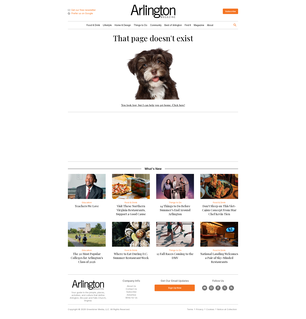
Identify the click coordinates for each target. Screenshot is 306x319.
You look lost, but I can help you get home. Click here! (153, 105)
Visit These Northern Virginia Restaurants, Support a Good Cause (131, 210)
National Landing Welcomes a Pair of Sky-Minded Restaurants (219, 258)
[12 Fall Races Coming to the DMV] (175, 234)
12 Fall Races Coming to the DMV (175, 256)
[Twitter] (224, 287)
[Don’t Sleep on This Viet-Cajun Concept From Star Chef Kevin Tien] (219, 186)
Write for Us (131, 297)
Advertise (131, 295)
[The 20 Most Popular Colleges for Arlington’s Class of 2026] (87, 234)
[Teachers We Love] (87, 186)
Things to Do (175, 202)
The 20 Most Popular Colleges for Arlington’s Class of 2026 (87, 258)
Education (87, 202)
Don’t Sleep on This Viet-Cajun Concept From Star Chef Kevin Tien (219, 210)
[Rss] (231, 287)
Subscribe (131, 291)
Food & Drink (131, 202)
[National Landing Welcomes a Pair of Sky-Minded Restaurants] (219, 234)
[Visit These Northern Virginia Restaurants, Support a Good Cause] (131, 186)
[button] (235, 25)
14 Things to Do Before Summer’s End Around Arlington (175, 210)
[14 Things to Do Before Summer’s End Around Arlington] (175, 186)
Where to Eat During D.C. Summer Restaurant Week (131, 256)
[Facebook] (218, 287)
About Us (131, 286)
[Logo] (153, 11)
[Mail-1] (204, 287)
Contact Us (131, 289)
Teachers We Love (87, 206)
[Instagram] (211, 287)
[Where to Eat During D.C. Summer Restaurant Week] (131, 234)
